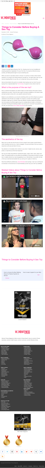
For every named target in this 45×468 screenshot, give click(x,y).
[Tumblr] (12, 1)
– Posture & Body (27, 353)
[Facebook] (1, 1)
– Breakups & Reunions (5, 380)
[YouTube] (11, 1)
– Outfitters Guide (4, 369)
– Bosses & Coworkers (28, 368)
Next (39, 274)
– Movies (2, 394)
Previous (7, 278)
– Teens (25, 377)
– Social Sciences (4, 408)
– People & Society (4, 405)
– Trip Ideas (3, 376)
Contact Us (25, 466)
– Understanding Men (5, 387)
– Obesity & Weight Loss (28, 350)
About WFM (20, 466)
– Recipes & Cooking (27, 386)
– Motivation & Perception (5, 404)
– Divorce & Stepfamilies (28, 369)
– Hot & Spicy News (4, 391)
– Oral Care (3, 363)
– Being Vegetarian (27, 380)
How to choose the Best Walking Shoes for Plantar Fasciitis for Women (12, 274)
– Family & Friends (27, 370)
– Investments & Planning (28, 360)
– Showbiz (2, 397)
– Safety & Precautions (5, 371)
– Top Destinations (4, 375)
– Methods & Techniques (28, 363)
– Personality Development (5, 406)
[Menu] (43, 18)
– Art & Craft (3, 401)
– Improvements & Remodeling (29, 393)
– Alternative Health (4, 347)
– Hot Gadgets (26, 359)
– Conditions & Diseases (5, 348)
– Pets (25, 375)
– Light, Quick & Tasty (27, 384)
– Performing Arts (4, 396)
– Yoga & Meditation (4, 354)
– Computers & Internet (28, 358)
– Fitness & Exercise (27, 348)
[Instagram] (4, 1)
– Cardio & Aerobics (27, 347)
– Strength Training (27, 354)
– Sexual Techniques (4, 386)
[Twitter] (2, 1)
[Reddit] (9, 1)
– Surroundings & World (5, 409)
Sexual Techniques (14, 32)
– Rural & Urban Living (5, 407)
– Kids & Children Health (28, 371)
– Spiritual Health (4, 353)
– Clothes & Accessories (5, 358)
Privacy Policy (41, 466)
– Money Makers (26, 364)
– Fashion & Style (4, 359)
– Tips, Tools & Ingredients (28, 387)
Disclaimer (30, 466)
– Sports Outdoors (4, 374)
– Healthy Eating (26, 381)
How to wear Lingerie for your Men (32, 272)
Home (15, 466)
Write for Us (35, 466)
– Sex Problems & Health (5, 385)
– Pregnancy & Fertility (28, 376)
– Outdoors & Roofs (27, 395)
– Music (2, 395)
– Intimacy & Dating (4, 381)
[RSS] (2, 456)
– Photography (3, 370)
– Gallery (25, 390)
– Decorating (26, 389)
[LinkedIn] (7, 1)
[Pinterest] (6, 1)
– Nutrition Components (28, 385)
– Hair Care (3, 360)
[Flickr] (14, 1)
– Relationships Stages (5, 384)
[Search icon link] (43, 1)
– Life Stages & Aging (5, 349)
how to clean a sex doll (18, 105)
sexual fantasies (21, 161)
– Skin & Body (3, 364)
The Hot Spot (20, 83)
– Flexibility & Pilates (27, 349)
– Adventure (3, 368)
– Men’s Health (3, 350)
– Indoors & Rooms (27, 394)
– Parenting (26, 374)
